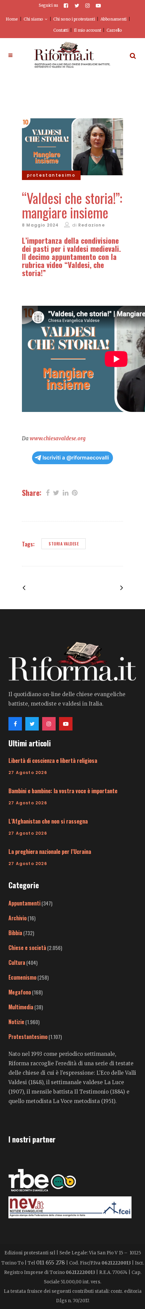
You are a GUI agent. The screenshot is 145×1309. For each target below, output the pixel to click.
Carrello (114, 30)
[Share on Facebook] (48, 492)
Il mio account (87, 30)
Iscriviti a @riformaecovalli (75, 457)
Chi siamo (33, 19)
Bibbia (15, 933)
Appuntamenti (24, 903)
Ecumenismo (22, 977)
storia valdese (64, 543)
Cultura (16, 962)
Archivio (17, 918)
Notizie (16, 1022)
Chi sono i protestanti (74, 19)
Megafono (19, 992)
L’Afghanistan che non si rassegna (48, 821)
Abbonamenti (113, 19)
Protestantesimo (28, 1037)
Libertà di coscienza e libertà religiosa (52, 760)
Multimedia (20, 1007)
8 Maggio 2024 (40, 225)
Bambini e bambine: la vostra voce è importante (62, 791)
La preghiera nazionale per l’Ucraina (49, 851)
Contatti (60, 30)
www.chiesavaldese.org (58, 438)
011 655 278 (50, 1262)
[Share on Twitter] (56, 492)
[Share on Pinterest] (75, 492)
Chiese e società (27, 948)
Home (12, 19)
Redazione (91, 225)
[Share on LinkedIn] (65, 492)
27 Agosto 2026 (27, 772)
